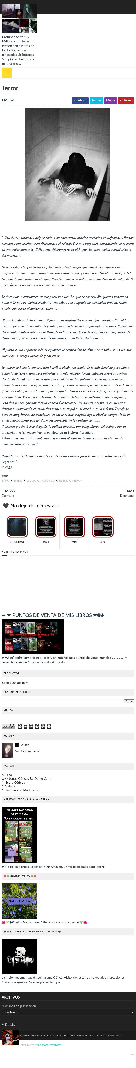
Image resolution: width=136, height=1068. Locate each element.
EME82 (24, 745)
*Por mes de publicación (19, 1006)
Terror (77, 480)
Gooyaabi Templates (49, 1045)
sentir (63, 480)
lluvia (31, 480)
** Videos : (9, 786)
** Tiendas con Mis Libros (20, 790)
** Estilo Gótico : (13, 782)
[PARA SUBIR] (10, 1038)
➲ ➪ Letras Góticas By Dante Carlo (26, 778)
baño (6, 480)
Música (7, 775)
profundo (47, 480)
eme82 (18, 480)
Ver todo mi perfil (27, 751)
